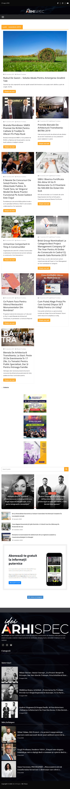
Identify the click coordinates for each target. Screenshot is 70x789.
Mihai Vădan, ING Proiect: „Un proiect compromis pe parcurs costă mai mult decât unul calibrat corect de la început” (40, 733)
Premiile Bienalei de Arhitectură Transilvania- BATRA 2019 (50, 127)
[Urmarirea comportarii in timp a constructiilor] (17, 227)
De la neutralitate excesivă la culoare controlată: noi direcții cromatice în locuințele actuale (37, 515)
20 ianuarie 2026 (17, 519)
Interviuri (17, 493)
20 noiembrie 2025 (17, 540)
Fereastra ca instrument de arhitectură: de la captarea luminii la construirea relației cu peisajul (34, 536)
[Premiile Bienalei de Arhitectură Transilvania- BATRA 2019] (52, 107)
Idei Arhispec (16, 784)
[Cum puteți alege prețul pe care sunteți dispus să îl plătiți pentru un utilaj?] (52, 284)
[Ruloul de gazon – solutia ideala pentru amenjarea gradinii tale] (35, 51)
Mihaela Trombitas (21, 74)
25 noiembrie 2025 (17, 529)
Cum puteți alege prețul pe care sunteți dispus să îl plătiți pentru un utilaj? (52, 304)
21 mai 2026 (20, 738)
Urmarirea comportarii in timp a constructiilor (16, 245)
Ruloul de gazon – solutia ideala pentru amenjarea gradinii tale (34, 79)
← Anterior (5, 387)
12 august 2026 (23, 678)
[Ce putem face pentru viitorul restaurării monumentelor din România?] (17, 284)
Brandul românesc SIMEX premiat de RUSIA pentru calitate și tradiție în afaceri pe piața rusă (16, 129)
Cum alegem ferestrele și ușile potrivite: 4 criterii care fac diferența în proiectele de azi (35, 525)
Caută (66, 469)
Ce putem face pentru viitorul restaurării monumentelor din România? (14, 306)
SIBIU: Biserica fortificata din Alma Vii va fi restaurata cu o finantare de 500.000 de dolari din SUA (51, 185)
